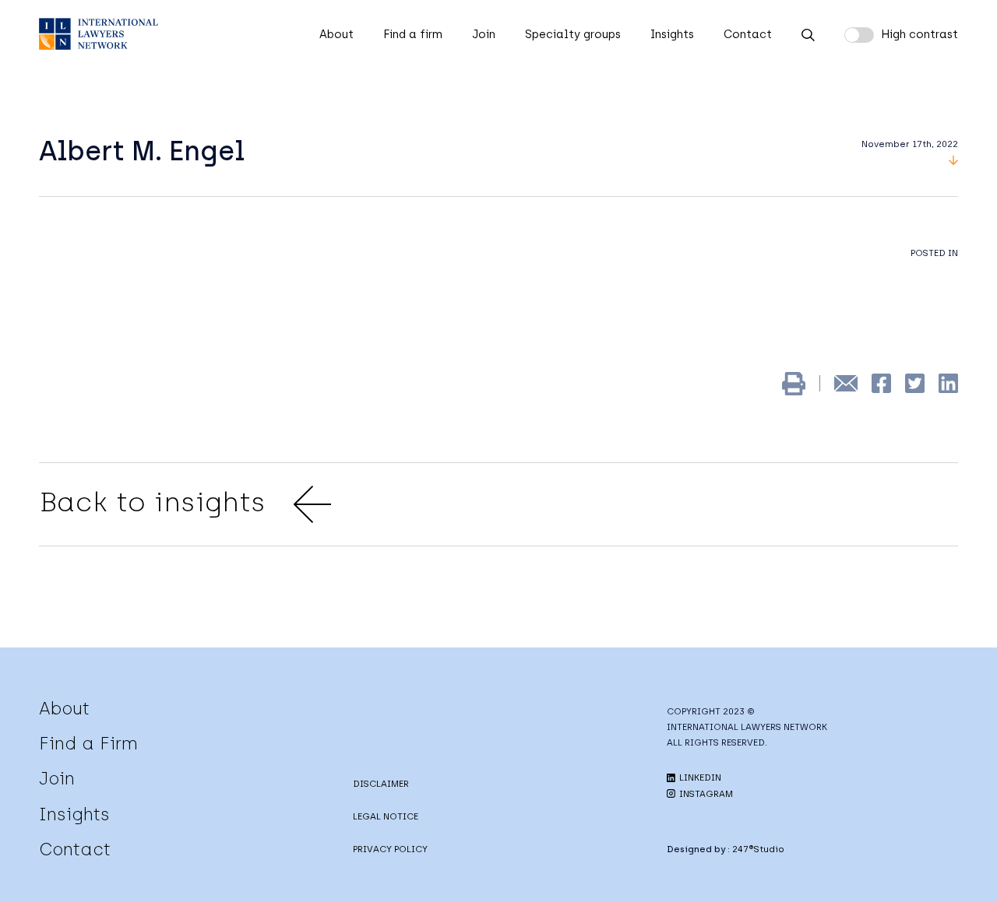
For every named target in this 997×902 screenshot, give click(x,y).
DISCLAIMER (381, 783)
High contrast (919, 34)
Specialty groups (573, 34)
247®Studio (758, 849)
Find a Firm (88, 743)
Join (483, 34)
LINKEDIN (699, 777)
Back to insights (152, 502)
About (336, 34)
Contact (748, 34)
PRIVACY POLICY (390, 849)
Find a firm (412, 34)
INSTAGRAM (705, 793)
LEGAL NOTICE (385, 816)
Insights (672, 34)
